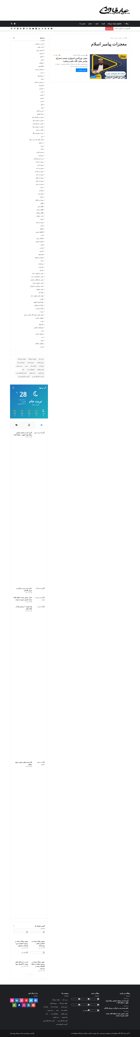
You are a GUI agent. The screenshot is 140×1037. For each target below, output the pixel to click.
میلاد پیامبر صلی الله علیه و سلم (34, 315)
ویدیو (42, 347)
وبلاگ (126, 23)
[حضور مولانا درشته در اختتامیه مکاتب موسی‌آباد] (37, 935)
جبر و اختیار (40, 111)
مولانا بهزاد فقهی (38, 302)
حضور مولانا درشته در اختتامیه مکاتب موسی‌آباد (38, 943)
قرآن (42, 245)
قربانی (42, 248)
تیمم (42, 107)
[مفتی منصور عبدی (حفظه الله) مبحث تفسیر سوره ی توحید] (39, 600)
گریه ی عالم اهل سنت (23, 376)
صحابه (42, 197)
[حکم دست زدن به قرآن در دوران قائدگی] (39, 591)
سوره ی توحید (39, 171)
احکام (42, 56)
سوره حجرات (39, 162)
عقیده (42, 219)
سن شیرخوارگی (39, 158)
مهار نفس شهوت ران (37, 296)
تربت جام (41, 359)
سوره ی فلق (40, 178)
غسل (42, 225)
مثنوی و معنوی (39, 257)
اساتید (90, 23)
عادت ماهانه (40, 216)
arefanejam (83, 55)
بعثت (42, 79)
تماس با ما (82, 23)
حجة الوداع (40, 114)
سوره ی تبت (40, 168)
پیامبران (41, 85)
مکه (23, 369)
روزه (42, 146)
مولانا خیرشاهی (39, 305)
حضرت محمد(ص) (38, 123)
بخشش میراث (39, 69)
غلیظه (42, 229)
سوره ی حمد (40, 174)
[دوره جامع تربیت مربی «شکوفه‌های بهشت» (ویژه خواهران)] (76, 1000)
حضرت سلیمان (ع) (38, 117)
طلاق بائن (41, 206)
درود (42, 136)
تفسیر (42, 95)
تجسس (41, 88)
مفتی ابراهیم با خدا (38, 273)
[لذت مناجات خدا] (94, 1006)
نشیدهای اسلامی (39, 327)
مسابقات (41, 264)
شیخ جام (41, 366)
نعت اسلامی (32, 373)
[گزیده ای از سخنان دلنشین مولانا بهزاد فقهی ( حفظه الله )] (39, 509)
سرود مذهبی (30, 362)
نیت (42, 337)
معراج (42, 270)
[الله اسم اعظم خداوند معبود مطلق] (39, 838)
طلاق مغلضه (40, 213)
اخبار (97, 23)
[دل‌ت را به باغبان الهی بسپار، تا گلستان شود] (20, 955)
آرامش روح (40, 50)
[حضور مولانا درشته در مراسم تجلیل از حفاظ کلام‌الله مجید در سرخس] (37, 955)
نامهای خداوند (39, 318)
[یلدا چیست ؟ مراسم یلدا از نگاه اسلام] (39, 683)
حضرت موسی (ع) (38, 127)
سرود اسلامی (40, 362)
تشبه (42, 92)
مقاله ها (41, 292)
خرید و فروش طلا (38, 133)
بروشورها (41, 76)
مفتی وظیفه (40, 289)
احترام (42, 53)
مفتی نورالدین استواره (37, 286)
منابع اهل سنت (31, 369)
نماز (42, 331)
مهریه (42, 299)
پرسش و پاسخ (39, 82)
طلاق (42, 203)
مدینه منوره (19, 366)
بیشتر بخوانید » (81, 70)
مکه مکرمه (41, 373)
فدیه (42, 235)
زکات (42, 149)
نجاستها (41, 324)
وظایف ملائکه (39, 343)
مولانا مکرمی (39, 308)
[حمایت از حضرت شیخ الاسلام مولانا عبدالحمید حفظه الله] (94, 1000)
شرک (42, 187)
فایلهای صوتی (39, 232)
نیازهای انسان (39, 334)
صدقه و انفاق (39, 200)
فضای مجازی (40, 241)
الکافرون (41, 66)
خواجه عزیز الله (22, 359)
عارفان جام (33, 366)
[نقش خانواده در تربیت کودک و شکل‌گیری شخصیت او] (85, 1000)
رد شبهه (41, 143)
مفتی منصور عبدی (38, 283)
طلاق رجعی (40, 209)
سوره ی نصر (40, 184)
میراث (42, 311)
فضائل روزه (40, 238)
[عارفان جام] (114, 10)
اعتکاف (41, 63)
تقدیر (42, 101)
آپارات (103, 23)
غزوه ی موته (40, 222)
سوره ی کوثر (40, 181)
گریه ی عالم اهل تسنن (38, 376)
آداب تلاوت (40, 47)
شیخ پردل (41, 194)
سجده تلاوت (40, 152)
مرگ (42, 260)
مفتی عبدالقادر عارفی (37, 280)
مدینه (26, 366)
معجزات (41, 267)
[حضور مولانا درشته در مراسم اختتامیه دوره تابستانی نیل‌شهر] (20, 935)
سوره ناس (40, 165)
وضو (42, 340)
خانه (124, 38)
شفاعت (41, 190)
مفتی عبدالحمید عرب (37, 276)
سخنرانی (41, 155)
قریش (42, 251)
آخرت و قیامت (39, 44)
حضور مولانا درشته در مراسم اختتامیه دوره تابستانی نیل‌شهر (21, 943)
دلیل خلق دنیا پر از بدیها (37, 139)
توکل (42, 104)
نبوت (42, 321)
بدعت (42, 72)
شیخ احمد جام (21, 362)
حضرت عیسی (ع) (38, 120)
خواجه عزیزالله (32, 359)
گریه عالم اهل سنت (21, 373)
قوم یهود (41, 254)
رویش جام (13, 1033)
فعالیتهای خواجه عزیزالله (114, 23)
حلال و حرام (40, 130)
